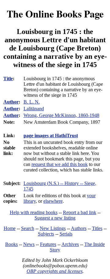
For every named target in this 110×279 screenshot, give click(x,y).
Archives (70, 244)
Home (10, 228)
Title (8, 78)
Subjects (46, 233)
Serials (66, 233)
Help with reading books (33, 212)
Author (11, 101)
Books (11, 244)
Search (27, 228)
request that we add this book (59, 164)
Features (48, 244)
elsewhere (53, 201)
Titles (97, 228)
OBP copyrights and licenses (54, 271)
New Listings (53, 228)
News (29, 244)
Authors (78, 228)
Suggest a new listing (55, 218)
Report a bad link (79, 212)
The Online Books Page (55, 13)
